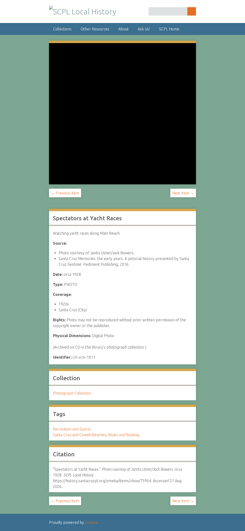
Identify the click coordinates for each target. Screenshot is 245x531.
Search (191, 11)
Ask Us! (144, 29)
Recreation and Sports (72, 429)
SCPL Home (169, 29)
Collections (62, 29)
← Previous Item (65, 193)
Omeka (91, 522)
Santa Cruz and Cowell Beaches (79, 435)
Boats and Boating (123, 435)
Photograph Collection (72, 393)
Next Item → (183, 193)
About (123, 29)
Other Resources (95, 29)
